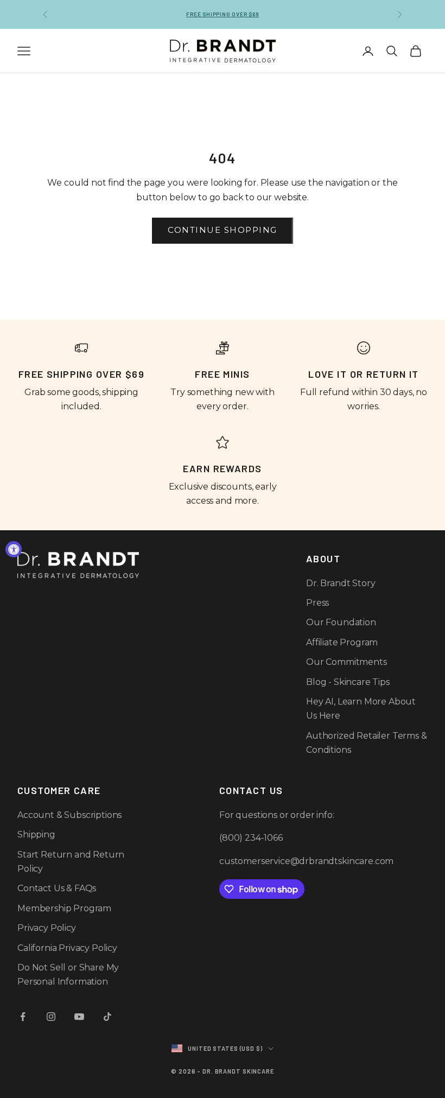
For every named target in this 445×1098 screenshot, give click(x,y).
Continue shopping (222, 230)
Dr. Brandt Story (340, 583)
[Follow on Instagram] (51, 1016)
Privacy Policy (46, 928)
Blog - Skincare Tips (348, 682)
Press (317, 603)
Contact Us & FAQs (56, 888)
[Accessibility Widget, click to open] (13, 549)
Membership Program (64, 908)
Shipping (36, 834)
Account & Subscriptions (69, 815)
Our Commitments (346, 662)
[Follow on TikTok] (107, 1016)
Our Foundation (341, 622)
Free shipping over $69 (222, 14)
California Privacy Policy (67, 948)
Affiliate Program (342, 642)
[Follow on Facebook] (22, 1016)
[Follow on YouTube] (79, 1016)
